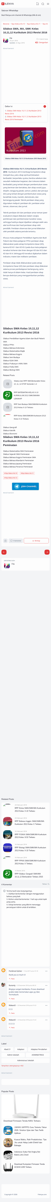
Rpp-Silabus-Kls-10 (11, 473)
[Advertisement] (25, 75)
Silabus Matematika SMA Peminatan (18, 451)
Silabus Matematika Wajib (14, 351)
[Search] (42, 3)
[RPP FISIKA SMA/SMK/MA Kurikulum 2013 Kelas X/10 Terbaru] (7, 838)
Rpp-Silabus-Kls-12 (11, 478)
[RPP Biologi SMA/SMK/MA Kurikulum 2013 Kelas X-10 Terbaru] (7, 851)
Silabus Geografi (10, 427)
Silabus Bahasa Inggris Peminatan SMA (19, 457)
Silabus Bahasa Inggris (12, 354)
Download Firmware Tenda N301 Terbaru (22, 1121)
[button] (41, 42)
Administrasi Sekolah (25, 1060)
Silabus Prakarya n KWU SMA (15, 363)
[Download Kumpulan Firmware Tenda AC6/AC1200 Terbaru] (8, 1171)
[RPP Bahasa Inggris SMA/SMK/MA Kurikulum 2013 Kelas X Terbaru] (7, 825)
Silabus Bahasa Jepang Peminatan (17, 463)
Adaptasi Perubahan (39, 1049)
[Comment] (46, 884)
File (13, 564)
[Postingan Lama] (4, 552)
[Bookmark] (5, 541)
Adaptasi (20, 1049)
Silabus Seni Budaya (11, 357)
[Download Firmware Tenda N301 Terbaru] (25, 1117)
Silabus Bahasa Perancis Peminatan (18, 466)
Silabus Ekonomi (10, 433)
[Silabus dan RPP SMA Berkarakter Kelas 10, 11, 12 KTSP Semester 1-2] (7, 388)
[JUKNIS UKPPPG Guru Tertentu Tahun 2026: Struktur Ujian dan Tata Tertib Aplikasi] (8, 1134)
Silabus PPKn (8, 344)
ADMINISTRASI (38, 1055)
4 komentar (17, 541)
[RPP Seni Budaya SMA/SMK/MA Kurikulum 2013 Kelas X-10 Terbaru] (7, 411)
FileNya (8, 3)
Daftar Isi (8, 106)
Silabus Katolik (9, 430)
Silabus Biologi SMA (11, 370)
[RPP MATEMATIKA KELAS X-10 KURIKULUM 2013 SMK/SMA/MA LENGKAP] (7, 399)
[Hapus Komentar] (46, 971)
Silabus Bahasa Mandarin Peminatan (18, 460)
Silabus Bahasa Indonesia (13, 348)
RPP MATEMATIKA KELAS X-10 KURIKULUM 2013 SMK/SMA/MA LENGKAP (27, 395)
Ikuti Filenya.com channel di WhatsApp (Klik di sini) (21, 15)
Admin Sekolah (13, 1055)
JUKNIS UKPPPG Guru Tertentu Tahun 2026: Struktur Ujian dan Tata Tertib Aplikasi (30, 1130)
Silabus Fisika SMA (10, 367)
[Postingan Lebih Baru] (47, 552)
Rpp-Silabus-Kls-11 (27, 473)
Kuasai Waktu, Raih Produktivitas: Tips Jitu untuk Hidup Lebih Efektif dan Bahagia (30, 1142)
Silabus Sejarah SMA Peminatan (16, 454)
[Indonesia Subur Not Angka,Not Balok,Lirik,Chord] (8, 1159)
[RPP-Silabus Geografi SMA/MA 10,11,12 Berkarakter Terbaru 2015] (7, 878)
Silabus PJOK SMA (10, 360)
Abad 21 (7, 1049)
